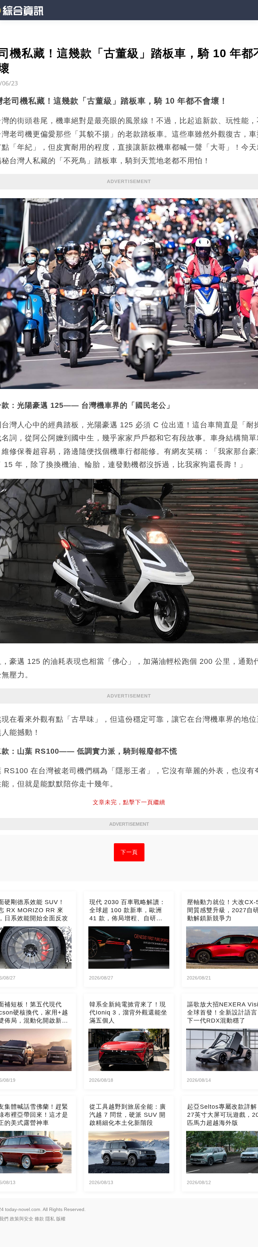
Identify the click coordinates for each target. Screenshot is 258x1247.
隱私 (50, 1218)
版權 (61, 1218)
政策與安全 (21, 1218)
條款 (39, 1218)
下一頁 (129, 852)
